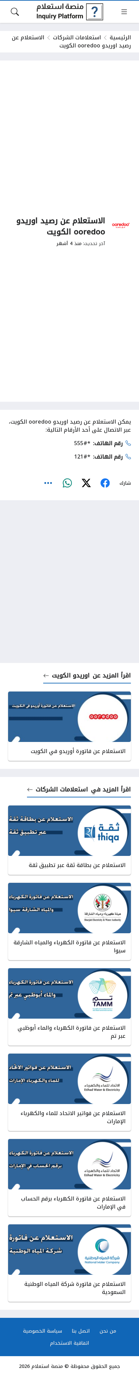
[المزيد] (48, 483)
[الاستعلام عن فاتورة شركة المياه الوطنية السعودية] (69, 1263)
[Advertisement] (69, 138)
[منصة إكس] (86, 483)
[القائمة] (124, 11)
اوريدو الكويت (71, 675)
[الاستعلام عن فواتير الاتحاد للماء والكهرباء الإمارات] (69, 1092)
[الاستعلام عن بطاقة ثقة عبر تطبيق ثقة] (69, 840)
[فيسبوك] (104, 483)
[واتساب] (67, 483)
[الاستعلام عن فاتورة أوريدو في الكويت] (69, 726)
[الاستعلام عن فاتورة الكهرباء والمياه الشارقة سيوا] (69, 921)
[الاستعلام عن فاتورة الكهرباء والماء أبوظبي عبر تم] (69, 1007)
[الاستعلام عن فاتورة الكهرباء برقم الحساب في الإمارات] (69, 1177)
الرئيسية (120, 37)
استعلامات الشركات (77, 37)
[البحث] (15, 11)
